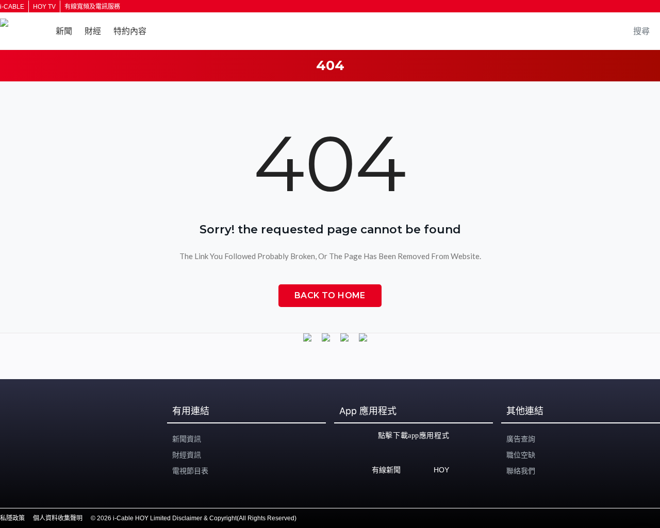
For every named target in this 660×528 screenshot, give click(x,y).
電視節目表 (190, 470)
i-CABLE (12, 6)
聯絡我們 (520, 470)
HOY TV (44, 6)
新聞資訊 (186, 439)
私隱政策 (12, 518)
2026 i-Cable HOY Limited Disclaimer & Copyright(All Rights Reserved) (196, 518)
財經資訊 (186, 454)
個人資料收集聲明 (57, 518)
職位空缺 (520, 454)
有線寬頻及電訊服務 (92, 6)
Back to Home (330, 295)
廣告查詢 (520, 439)
